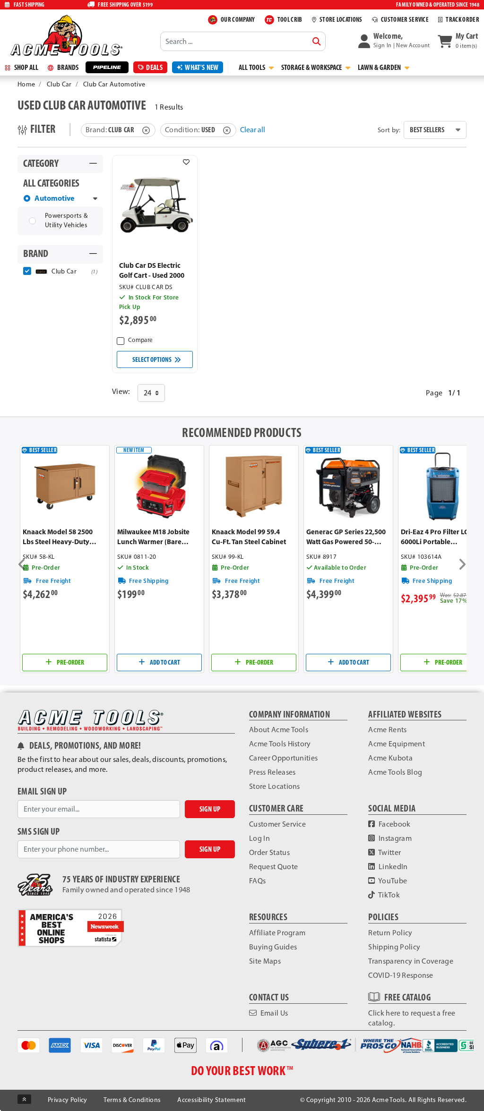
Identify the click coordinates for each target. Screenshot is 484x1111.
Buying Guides (273, 946)
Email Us (273, 1012)
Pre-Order (70, 662)
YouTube (392, 880)
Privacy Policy (67, 1100)
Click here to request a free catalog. (411, 1017)
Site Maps (265, 961)
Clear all (252, 129)
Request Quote (273, 866)
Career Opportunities (283, 757)
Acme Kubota (390, 757)
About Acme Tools (278, 729)
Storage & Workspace (312, 67)
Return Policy (390, 932)
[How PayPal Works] (154, 1044)
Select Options (152, 359)
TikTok (388, 894)
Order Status (269, 852)
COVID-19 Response (400, 975)
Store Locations (274, 786)
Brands (67, 67)
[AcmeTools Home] (65, 35)
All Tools (253, 67)
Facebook (394, 824)
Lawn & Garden (380, 67)
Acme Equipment (396, 743)
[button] (394, 41)
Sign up (209, 808)
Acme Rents (387, 729)
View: (121, 391)
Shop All (25, 67)
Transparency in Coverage (410, 961)
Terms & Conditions (132, 1100)
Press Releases (272, 772)
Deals (154, 67)
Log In (259, 838)
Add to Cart (164, 662)
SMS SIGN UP (38, 832)
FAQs (257, 880)
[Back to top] (24, 1099)
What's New (201, 67)
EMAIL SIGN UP (42, 791)
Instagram (394, 838)
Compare (140, 339)
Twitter (389, 852)
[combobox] (243, 41)
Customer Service (277, 824)
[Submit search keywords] (316, 41)
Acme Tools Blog (395, 772)
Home (26, 84)
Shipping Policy (394, 946)
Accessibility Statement (211, 1100)
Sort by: (389, 130)
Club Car (59, 84)
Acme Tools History (280, 743)
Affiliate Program (277, 932)
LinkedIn (392, 866)
